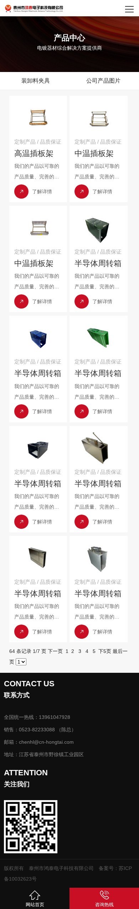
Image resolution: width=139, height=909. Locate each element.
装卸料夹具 (35, 81)
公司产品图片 (103, 81)
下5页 (104, 651)
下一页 (55, 651)
